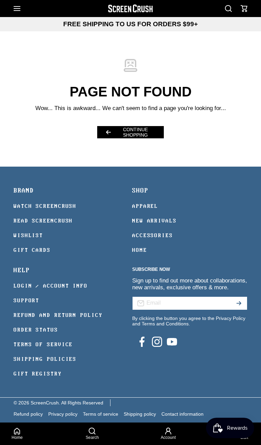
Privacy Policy (230, 318)
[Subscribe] (238, 303)
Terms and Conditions (165, 323)
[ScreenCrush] (130, 8)
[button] (244, 8)
